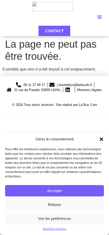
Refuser (54, 204)
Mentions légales (54, 229)
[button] (101, 139)
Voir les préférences (54, 218)
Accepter (54, 191)
